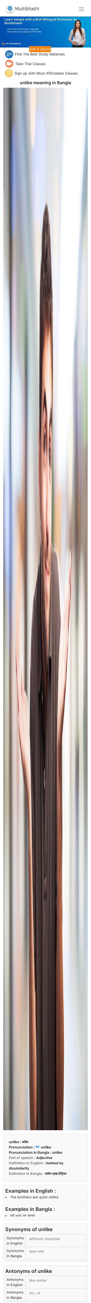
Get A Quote (40, 49)
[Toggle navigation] (81, 9)
